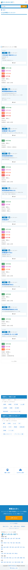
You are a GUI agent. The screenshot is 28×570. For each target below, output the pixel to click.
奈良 (13, 553)
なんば (14, 423)
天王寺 (9, 426)
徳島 (18, 557)
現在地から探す (14, 568)
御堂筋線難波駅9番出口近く (9, 190)
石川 (21, 547)
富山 (24, 547)
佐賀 (5, 562)
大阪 (2, 553)
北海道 (2, 538)
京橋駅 (11, 407)
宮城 (17, 538)
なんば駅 (22, 404)
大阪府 (3, 9)
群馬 (19, 542)
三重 (10, 547)
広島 (5, 557)
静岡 (7, 547)
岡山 (2, 557)
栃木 (14, 542)
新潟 (13, 547)
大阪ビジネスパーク (7, 434)
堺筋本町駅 (5, 411)
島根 (10, 557)
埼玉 (8, 542)
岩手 (14, 538)
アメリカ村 (10, 430)
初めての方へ (6, 526)
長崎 (7, 562)
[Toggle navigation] (26, 2)
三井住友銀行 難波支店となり (9, 55)
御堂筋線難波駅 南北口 (8, 284)
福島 (19, 538)
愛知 (2, 547)
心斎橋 (9, 423)
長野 (18, 547)
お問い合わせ (14, 517)
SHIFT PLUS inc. (12, 565)
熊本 (10, 562)
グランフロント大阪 (18, 434)
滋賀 (10, 553)
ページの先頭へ (14, 523)
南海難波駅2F (5, 219)
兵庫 (5, 553)
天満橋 (4, 430)
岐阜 (5, 547)
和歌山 (16, 553)
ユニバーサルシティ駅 (15, 411)
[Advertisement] (14, 30)
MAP (15, 62)
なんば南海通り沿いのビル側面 (10, 334)
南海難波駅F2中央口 (7, 252)
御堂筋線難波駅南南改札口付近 (10, 309)
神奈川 (5, 542)
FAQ (11, 526)
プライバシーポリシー (14, 528)
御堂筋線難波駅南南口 (7, 155)
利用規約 (23, 526)
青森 (6, 538)
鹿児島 (18, 562)
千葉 (11, 542)
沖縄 (22, 562)
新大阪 (4, 426)
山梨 (16, 547)
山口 (13, 557)
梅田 (4, 423)
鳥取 (7, 557)
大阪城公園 (21, 426)
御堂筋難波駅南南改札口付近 (9, 91)
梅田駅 (9, 404)
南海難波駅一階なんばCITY (9, 131)
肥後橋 (15, 426)
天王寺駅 (16, 404)
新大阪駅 (17, 407)
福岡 (2, 562)
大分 (13, 562)
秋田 (8, 538)
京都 (7, 553)
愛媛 (21, 557)
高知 (24, 557)
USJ (19, 423)
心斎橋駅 (5, 407)
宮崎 (16, 562)
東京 (2, 542)
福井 (2, 549)
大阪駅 (4, 404)
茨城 (17, 542)
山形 (11, 538)
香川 (16, 557)
